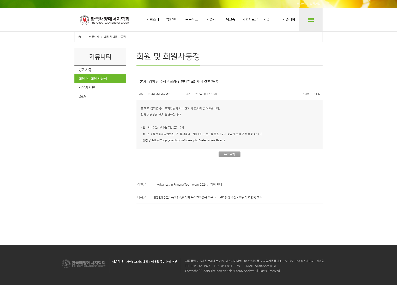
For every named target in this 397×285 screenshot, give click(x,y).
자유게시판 (87, 88)
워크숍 (230, 19)
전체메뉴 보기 (311, 19)
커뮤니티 (269, 19)
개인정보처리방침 (137, 261)
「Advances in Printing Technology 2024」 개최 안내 (188, 184)
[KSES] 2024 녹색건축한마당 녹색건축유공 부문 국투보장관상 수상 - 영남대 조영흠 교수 (208, 197)
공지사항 (85, 70)
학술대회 (289, 19)
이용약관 (117, 261)
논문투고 (191, 19)
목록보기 (229, 154)
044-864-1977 (200, 265)
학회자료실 (250, 19)
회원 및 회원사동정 (93, 79)
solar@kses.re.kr (265, 265)
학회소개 (153, 19)
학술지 (211, 19)
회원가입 (315, 4)
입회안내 (172, 19)
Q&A (82, 96)
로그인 (301, 4)
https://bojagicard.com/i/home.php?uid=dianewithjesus (188, 140)
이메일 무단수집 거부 (164, 261)
